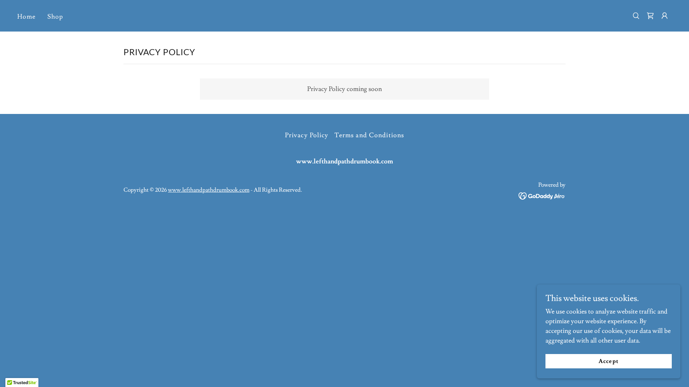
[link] (650, 16)
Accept (608, 361)
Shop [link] (55, 17)
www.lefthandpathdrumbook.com (208, 190)
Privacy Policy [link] (307, 135)
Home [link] (26, 17)
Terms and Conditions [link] (369, 135)
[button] (664, 16)
